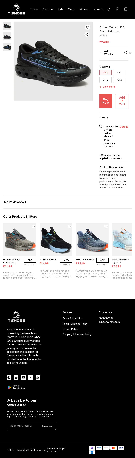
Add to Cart (122, 101)
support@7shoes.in (109, 321)
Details (124, 126)
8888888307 (106, 318)
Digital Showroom (56, 450)
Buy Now (105, 101)
